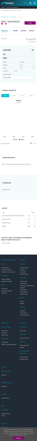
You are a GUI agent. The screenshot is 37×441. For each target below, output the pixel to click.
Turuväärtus (22, 269)
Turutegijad (22, 287)
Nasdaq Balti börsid (5, 413)
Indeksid (22, 301)
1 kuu (22, 95)
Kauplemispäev (7, 74)
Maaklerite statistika (24, 274)
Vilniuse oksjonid (23, 313)
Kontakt (3, 415)
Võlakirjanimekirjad (5, 279)
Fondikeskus (4, 293)
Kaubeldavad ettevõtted (6, 269)
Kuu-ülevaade (23, 272)
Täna (5, 95)
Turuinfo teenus (23, 290)
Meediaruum (4, 375)
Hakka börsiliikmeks (24, 345)
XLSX (34, 143)
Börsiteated (3, 386)
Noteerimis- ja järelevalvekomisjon (8, 344)
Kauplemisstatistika (24, 267)
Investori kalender (24, 292)
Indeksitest (22, 303)
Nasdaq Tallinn (4, 330)
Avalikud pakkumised (25, 315)
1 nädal (13, 95)
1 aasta (31, 95)
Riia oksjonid (23, 311)
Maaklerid (22, 347)
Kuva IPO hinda (5, 143)
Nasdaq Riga (4, 333)
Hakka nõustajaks (24, 357)
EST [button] (25, 3)
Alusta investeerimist (24, 338)
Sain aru (18, 438)
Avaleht (3, 7)
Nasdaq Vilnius (4, 335)
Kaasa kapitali (23, 330)
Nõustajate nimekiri (24, 359)
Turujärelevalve (4, 342)
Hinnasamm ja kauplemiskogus (27, 285)
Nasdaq (7, 3)
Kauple (30, 23)
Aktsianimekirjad (5, 267)
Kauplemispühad (24, 294)
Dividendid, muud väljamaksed (8, 272)
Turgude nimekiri (23, 281)
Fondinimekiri (4, 288)
